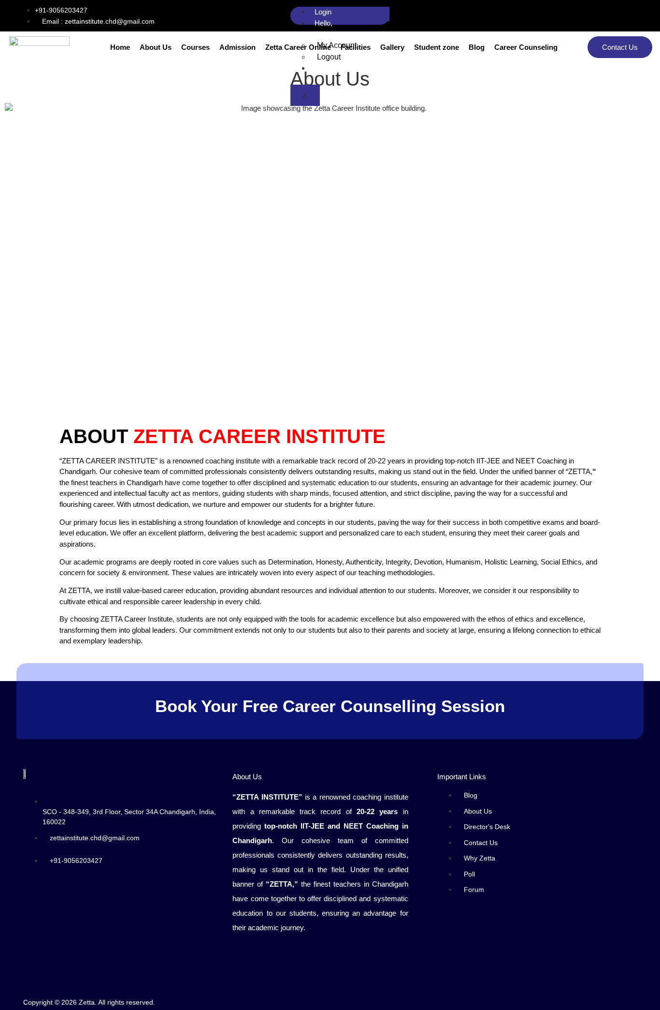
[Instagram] (638, 16)
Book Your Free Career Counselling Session (330, 706)
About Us (156, 47)
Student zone (436, 47)
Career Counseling (526, 47)
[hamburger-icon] (377, 14)
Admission (237, 47)
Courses (195, 47)
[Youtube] (628, 16)
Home (120, 47)
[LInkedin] (619, 16)
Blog (477, 47)
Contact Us (620, 47)
